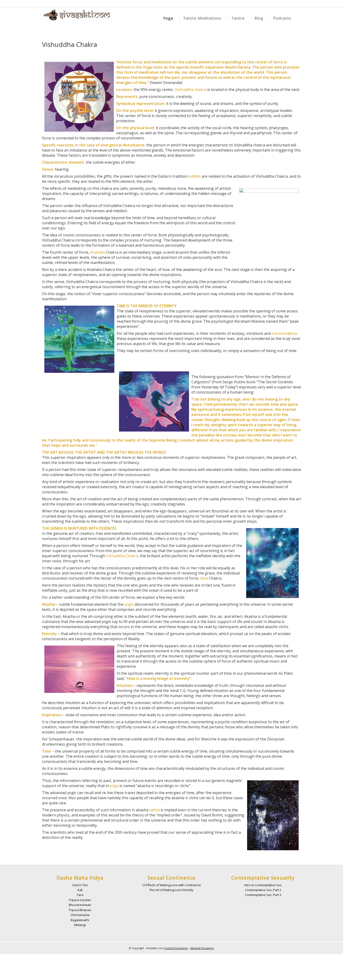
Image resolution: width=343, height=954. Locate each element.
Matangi (80, 925)
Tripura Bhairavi (80, 910)
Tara (80, 895)
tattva (154, 809)
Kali (80, 890)
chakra (200, 89)
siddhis (195, 176)
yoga (114, 785)
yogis (129, 604)
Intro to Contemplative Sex (263, 885)
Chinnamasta (79, 915)
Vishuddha (184, 89)
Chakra (132, 555)
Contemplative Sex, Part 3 (263, 895)
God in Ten (80, 885)
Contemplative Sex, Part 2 (263, 890)
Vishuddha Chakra (69, 44)
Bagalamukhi (80, 920)
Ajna (204, 578)
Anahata (97, 252)
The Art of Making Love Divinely (171, 890)
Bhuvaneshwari (80, 905)
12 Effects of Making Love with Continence (171, 885)
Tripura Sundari (80, 900)
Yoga (147, 67)
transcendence (284, 333)
